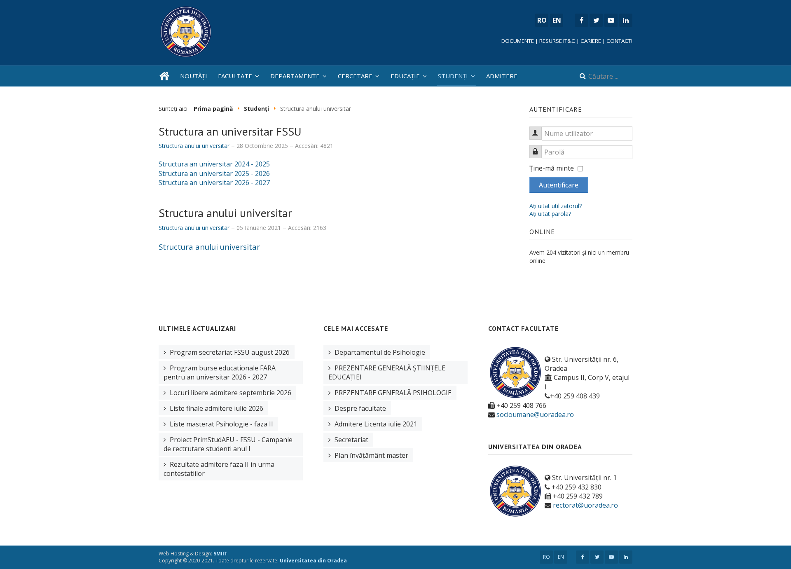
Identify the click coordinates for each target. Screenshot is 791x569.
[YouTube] (611, 20)
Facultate (235, 76)
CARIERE (590, 40)
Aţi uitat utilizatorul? (555, 206)
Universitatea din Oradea (313, 560)
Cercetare (355, 76)
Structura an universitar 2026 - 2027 (214, 182)
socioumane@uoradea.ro (535, 414)
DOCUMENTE (517, 40)
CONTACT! (619, 40)
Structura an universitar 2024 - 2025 (214, 164)
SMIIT (220, 553)
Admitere (501, 76)
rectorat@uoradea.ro (585, 505)
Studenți (453, 76)
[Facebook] (581, 20)
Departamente (295, 76)
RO (546, 556)
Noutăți (193, 76)
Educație (405, 76)
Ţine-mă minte (551, 168)
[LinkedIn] (625, 20)
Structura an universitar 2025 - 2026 (214, 173)
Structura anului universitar (225, 212)
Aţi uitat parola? (550, 214)
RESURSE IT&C (557, 40)
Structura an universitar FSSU (230, 131)
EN (561, 556)
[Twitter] (596, 20)
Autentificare (558, 185)
